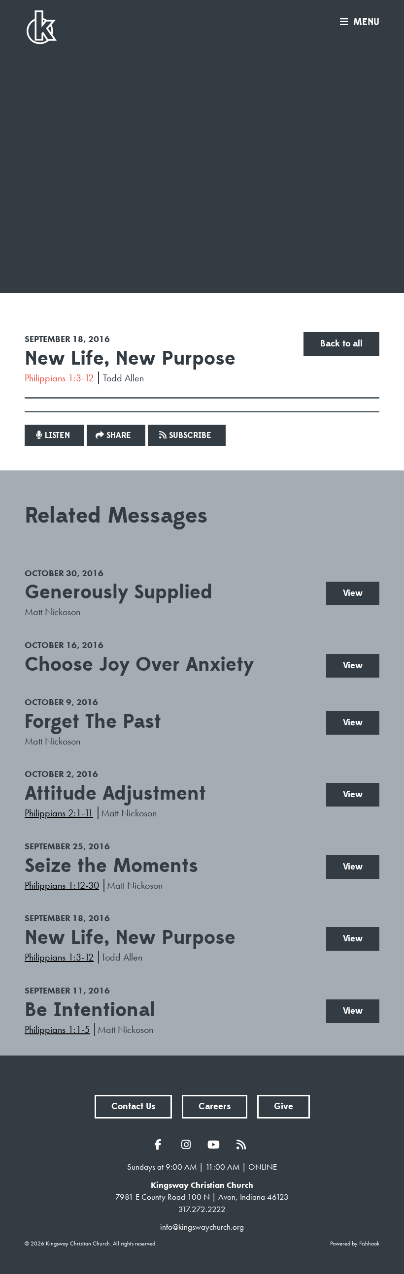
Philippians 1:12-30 (62, 885)
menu (366, 22)
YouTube (215, 1144)
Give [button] (283, 1106)
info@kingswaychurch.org (202, 1226)
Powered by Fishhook (354, 1243)
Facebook (160, 1144)
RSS (243, 1144)
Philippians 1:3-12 (59, 378)
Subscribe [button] (190, 435)
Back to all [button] (341, 343)
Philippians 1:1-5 (57, 1029)
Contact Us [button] (133, 1106)
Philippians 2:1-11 (59, 813)
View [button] (353, 593)
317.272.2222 (202, 1209)
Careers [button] (215, 1106)
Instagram (188, 1144)
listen (57, 435)
